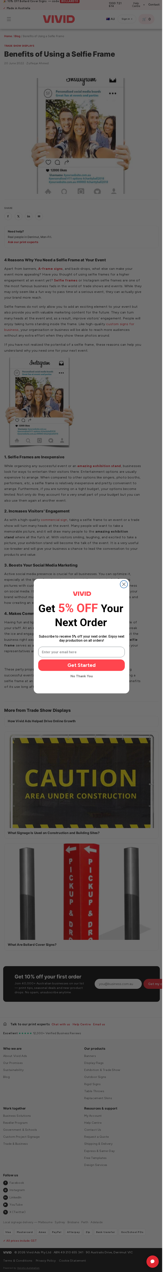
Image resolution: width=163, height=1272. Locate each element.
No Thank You (80, 676)
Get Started (80, 665)
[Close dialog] (122, 584)
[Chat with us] (149, 1261)
